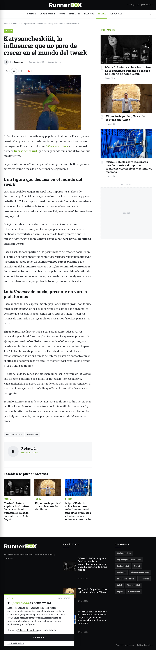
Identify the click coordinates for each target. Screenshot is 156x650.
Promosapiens (134, 591)
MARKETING (74, 14)
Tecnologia (144, 579)
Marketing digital (124, 553)
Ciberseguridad (133, 585)
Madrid (137, 566)
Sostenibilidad (123, 566)
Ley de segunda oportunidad (129, 559)
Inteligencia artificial (125, 579)
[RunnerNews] (65, 5)
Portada (31, 14)
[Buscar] (149, 14)
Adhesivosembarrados (140, 572)
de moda (57, 146)
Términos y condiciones (125, 645)
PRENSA (102, 14)
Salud (119, 585)
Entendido (38, 637)
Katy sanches (32, 434)
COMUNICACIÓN (47, 14)
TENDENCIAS (116, 14)
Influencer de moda (14, 434)
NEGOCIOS (89, 14)
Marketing (121, 572)
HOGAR (62, 14)
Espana (120, 591)
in (14, 71)
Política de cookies (144, 645)
